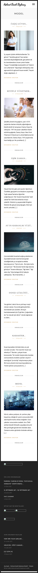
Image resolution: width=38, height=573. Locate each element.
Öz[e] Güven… (19, 24)
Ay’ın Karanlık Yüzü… (19, 225)
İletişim (31, 566)
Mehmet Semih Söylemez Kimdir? (19, 566)
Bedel (19, 384)
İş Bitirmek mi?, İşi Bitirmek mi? (17, 490)
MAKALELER (19, 82)
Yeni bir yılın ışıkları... (13, 539)
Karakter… (19, 336)
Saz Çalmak (9, 496)
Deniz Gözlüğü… (19, 293)
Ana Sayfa (6, 566)
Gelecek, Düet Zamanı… (14, 545)
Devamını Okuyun (11, 77)
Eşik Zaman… (19, 158)
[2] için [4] (8, 551)
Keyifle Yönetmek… (19, 91)
